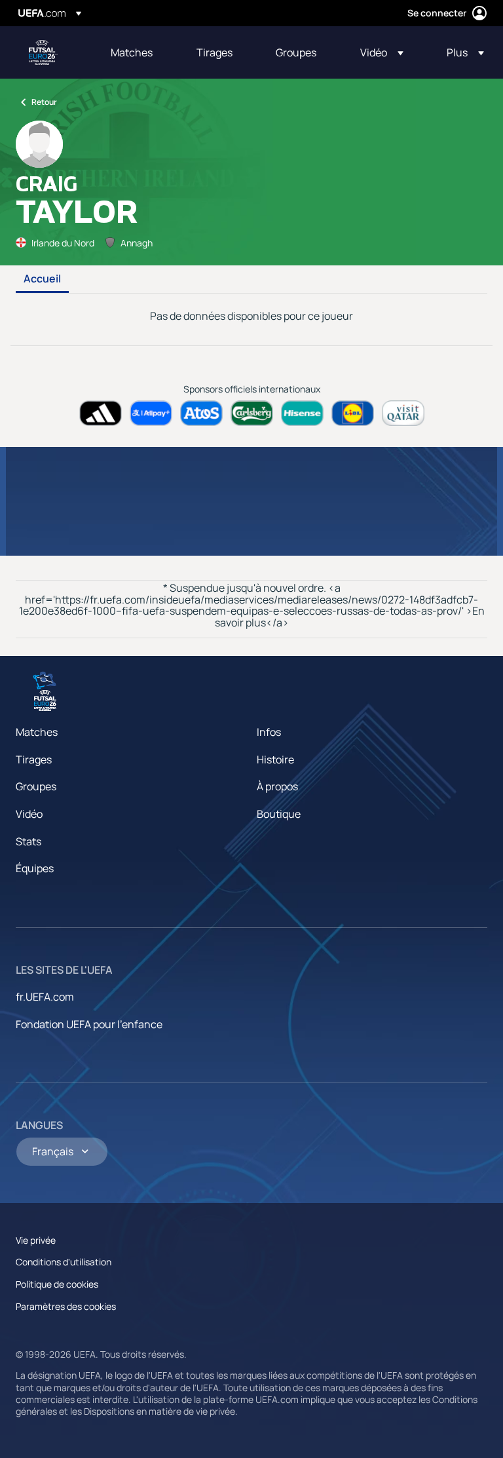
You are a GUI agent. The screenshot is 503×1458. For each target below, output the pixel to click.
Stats (28, 841)
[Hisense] (302, 413)
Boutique (279, 814)
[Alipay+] (151, 413)
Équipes (35, 868)
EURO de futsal (43, 52)
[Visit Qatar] (403, 413)
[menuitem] (137, 52)
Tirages (34, 759)
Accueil (42, 279)
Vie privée (36, 1240)
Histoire (275, 759)
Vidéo (29, 814)
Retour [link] (44, 101)
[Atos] (201, 413)
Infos (269, 732)
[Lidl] (352, 413)
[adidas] (100, 413)
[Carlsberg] (252, 413)
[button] (382, 52)
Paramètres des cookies (66, 1306)
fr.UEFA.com (45, 996)
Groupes (36, 786)
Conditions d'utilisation (63, 1262)
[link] (131, 52)
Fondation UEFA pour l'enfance (89, 1024)
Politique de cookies (57, 1284)
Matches (37, 732)
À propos (277, 786)
